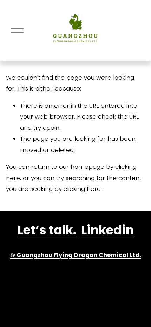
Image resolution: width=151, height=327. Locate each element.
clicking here (82, 189)
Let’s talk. (47, 230)
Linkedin (107, 230)
